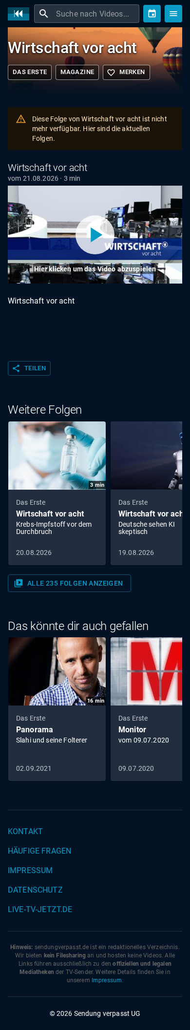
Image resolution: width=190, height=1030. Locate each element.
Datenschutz (35, 890)
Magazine (77, 72)
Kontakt (25, 831)
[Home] (21, 13)
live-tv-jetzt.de (40, 909)
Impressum (30, 870)
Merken (126, 72)
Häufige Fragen (39, 851)
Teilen (29, 368)
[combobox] (96, 13)
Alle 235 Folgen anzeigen (68, 583)
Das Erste (30, 72)
